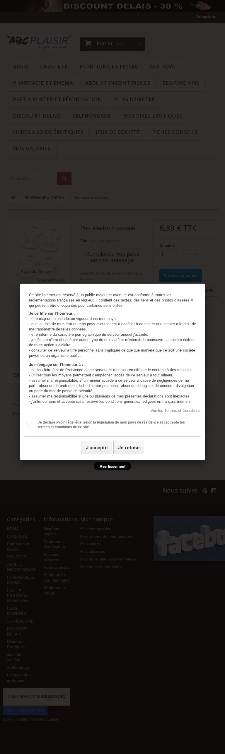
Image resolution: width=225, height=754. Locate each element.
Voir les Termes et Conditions (175, 410)
